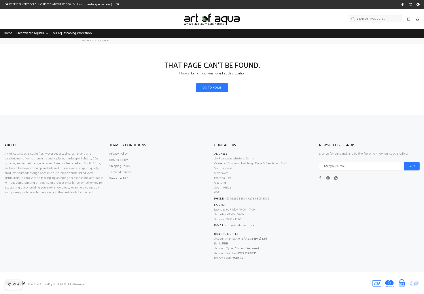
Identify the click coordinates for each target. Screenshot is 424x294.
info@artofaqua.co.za (239, 225)
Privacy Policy (118, 153)
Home (85, 41)
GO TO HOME (212, 87)
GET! (412, 166)
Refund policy (118, 160)
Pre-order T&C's (120, 178)
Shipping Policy (119, 166)
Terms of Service (120, 172)
